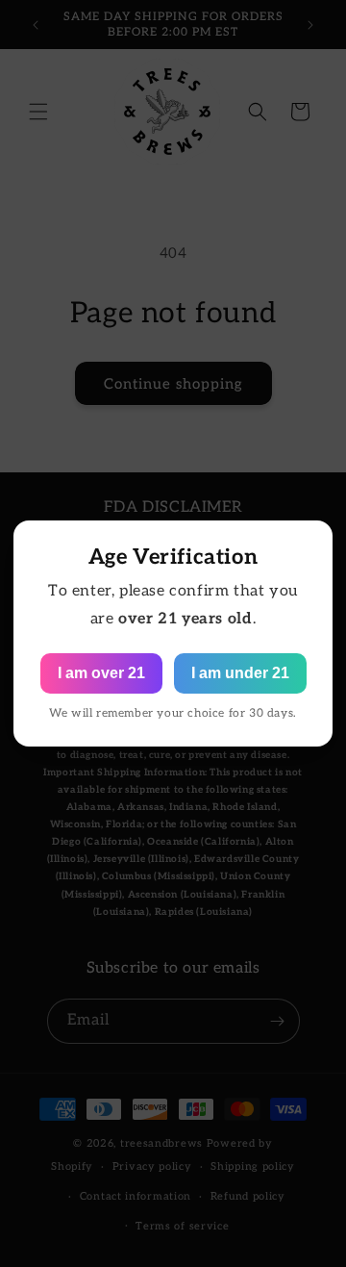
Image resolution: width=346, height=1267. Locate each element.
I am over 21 (101, 673)
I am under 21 (240, 673)
